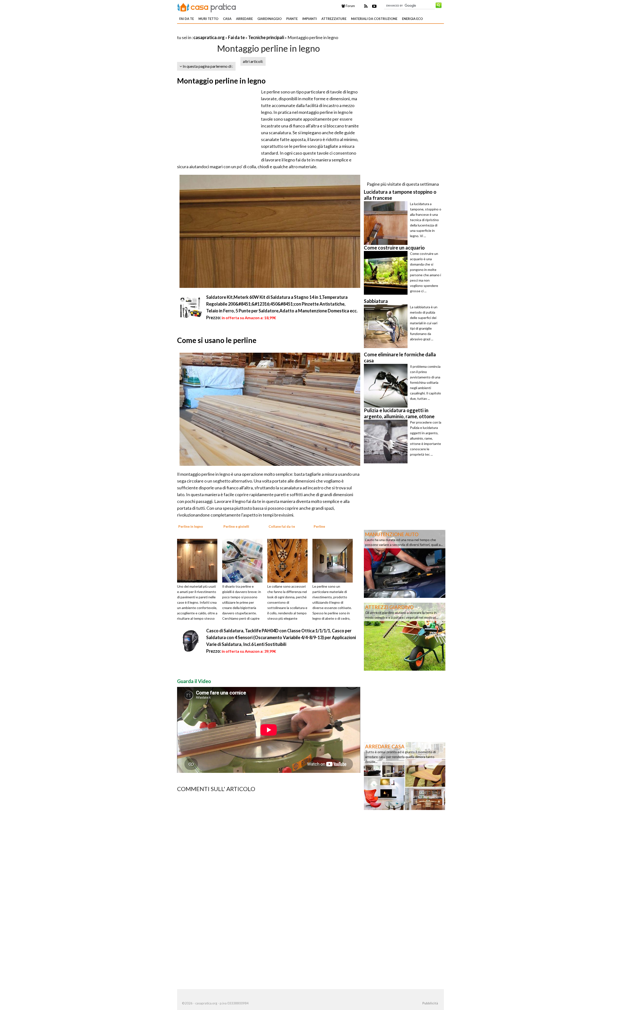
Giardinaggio (269, 19)
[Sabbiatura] (387, 326)
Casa (227, 19)
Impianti (309, 19)
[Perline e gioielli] (244, 560)
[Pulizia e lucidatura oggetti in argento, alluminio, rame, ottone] (387, 441)
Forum (350, 6)
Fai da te (186, 19)
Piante (292, 19)
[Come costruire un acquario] (387, 273)
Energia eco (412, 19)
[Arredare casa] (404, 775)
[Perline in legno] (199, 560)
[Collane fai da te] (289, 560)
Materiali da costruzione (374, 19)
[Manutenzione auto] (404, 563)
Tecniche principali (266, 37)
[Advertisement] (234, 31)
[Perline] (334, 560)
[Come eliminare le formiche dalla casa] (387, 386)
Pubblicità (430, 1003)
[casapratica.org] (206, 6)
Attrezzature (333, 19)
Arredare (244, 19)
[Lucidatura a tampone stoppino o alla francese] (387, 223)
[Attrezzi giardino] (404, 636)
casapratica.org (209, 37)
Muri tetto (208, 19)
